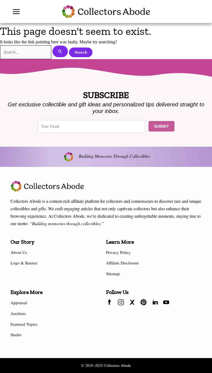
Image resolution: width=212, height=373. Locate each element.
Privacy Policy (118, 252)
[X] (132, 303)
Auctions (18, 313)
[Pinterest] (143, 303)
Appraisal (18, 302)
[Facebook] (109, 303)
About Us (18, 252)
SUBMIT (161, 126)
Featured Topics (24, 324)
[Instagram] (120, 303)
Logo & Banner (24, 263)
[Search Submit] (60, 51)
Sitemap (113, 273)
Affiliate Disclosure (122, 263)
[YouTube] (166, 303)
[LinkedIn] (154, 303)
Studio (16, 334)
